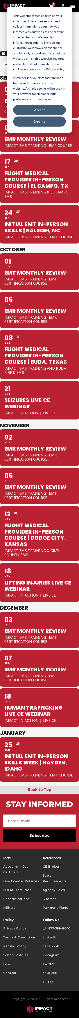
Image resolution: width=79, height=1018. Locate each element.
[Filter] (3, 53)
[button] (72, 6)
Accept (39, 110)
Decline (39, 121)
